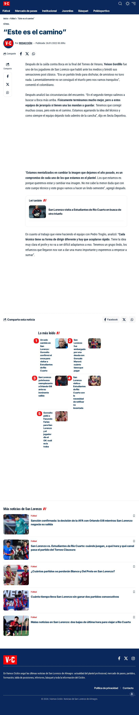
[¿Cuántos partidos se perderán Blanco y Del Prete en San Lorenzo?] (16, 575)
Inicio (5, 18)
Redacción (25, 43)
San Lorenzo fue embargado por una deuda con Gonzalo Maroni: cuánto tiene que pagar (80, 355)
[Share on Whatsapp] (33, 54)
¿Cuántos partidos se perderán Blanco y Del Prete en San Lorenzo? (73, 571)
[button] (120, 3)
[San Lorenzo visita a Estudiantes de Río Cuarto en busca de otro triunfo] (37, 211)
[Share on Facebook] (21, 54)
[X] (126, 658)
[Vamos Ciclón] (6, 3)
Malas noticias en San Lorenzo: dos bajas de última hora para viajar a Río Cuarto (81, 622)
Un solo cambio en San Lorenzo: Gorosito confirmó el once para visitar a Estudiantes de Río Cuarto (46, 355)
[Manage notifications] (132, 694)
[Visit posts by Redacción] (8, 43)
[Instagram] (133, 658)
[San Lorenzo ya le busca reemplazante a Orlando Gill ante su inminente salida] (61, 381)
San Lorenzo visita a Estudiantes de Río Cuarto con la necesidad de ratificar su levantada (79, 392)
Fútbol (13, 18)
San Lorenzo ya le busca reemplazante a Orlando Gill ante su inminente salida (45, 386)
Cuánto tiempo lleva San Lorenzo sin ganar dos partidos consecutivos (75, 596)
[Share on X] (27, 54)
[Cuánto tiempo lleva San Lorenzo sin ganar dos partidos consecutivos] (16, 600)
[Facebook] (119, 658)
